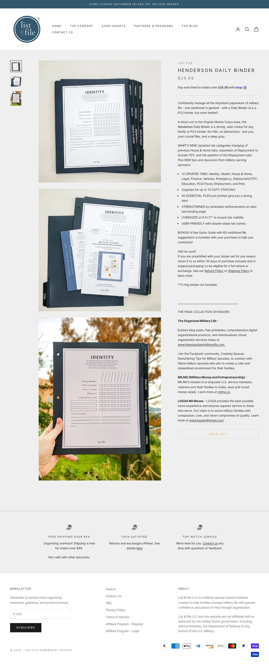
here (139, 548)
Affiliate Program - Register (124, 624)
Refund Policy (213, 271)
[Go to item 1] (16, 66)
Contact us (210, 543)
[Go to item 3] (16, 98)
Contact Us (62, 32)
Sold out (218, 433)
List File (185, 63)
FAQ (109, 603)
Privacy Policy (115, 610)
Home (57, 26)
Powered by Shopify (56, 650)
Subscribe (25, 627)
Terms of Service (117, 617)
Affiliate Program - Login (122, 631)
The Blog (190, 26)
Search (111, 589)
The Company (82, 26)
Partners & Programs (153, 26)
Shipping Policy (238, 271)
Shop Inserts (114, 26)
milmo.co (224, 391)
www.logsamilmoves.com (206, 420)
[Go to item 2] (16, 81)
